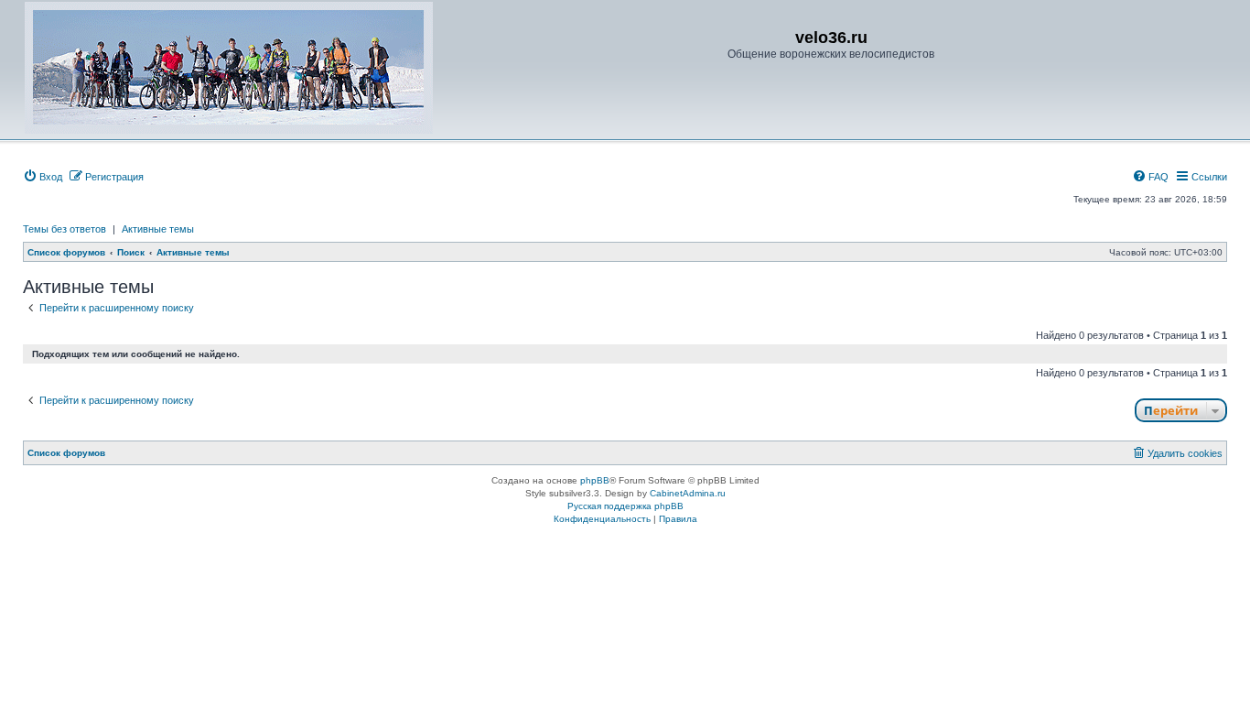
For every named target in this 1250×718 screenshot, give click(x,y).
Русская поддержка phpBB (625, 506)
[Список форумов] (229, 68)
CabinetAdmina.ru (688, 493)
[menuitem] (42, 177)
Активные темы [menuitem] (158, 228)
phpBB (594, 480)
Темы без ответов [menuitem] (64, 228)
